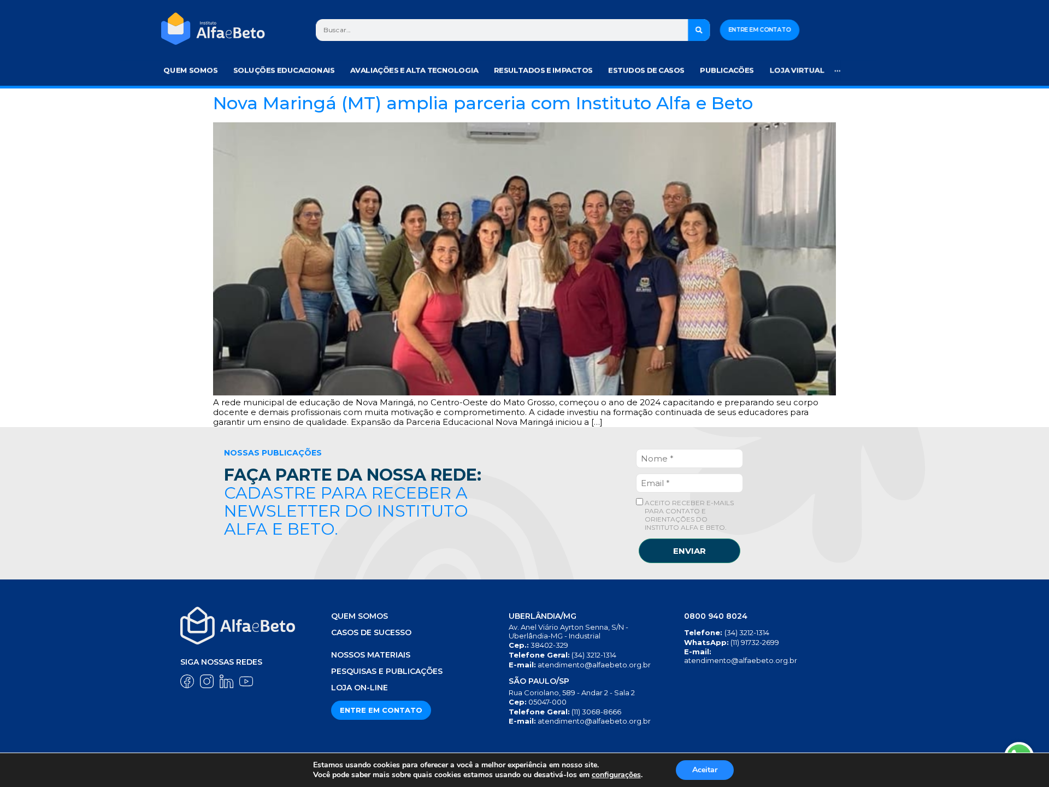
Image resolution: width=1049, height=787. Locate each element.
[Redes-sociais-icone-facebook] (187, 681)
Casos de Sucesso (371, 632)
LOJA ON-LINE (359, 688)
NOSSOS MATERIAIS (370, 655)
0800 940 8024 (715, 616)
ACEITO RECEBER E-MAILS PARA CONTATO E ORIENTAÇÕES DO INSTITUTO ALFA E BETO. (688, 515)
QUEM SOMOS (359, 616)
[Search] (699, 30)
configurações (616, 775)
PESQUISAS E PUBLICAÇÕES (387, 671)
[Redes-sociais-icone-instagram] (207, 681)
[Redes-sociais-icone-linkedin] (226, 681)
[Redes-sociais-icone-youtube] (246, 681)
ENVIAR (689, 551)
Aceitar (704, 770)
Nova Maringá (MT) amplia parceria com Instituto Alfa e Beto (483, 103)
